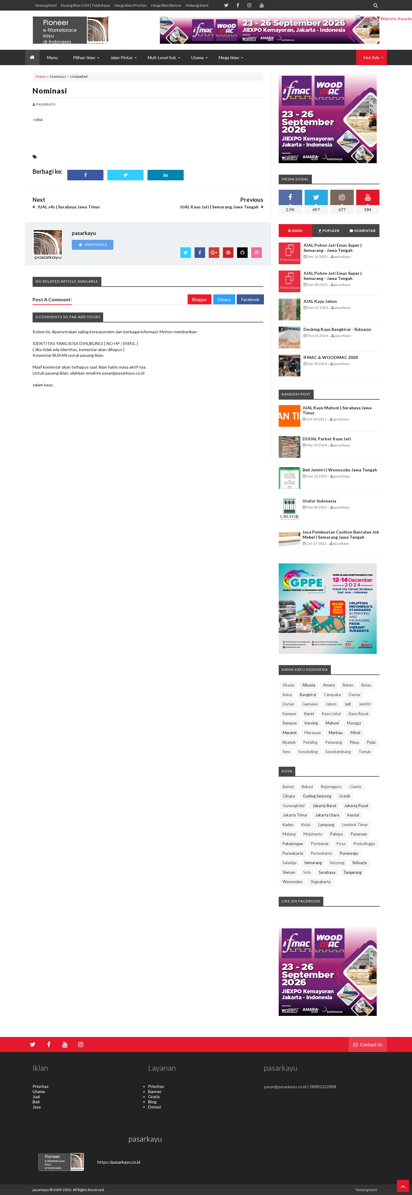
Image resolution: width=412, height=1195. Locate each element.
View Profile (95, 244)
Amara (329, 685)
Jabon (331, 704)
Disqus (224, 299)
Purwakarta (293, 853)
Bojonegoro (331, 786)
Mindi (355, 732)
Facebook (250, 299)
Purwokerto (321, 853)
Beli (36, 1101)
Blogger (199, 299)
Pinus (354, 742)
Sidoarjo (359, 862)
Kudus (288, 824)
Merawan (312, 732)
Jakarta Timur (295, 815)
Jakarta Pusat (356, 805)
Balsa (287, 694)
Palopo (336, 834)
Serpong (337, 862)
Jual (36, 1096)
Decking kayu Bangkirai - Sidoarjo (337, 329)
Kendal (353, 815)
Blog (152, 1101)
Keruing (311, 723)
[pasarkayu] (78, 30)
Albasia (308, 685)
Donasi (154, 1106)
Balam (348, 685)
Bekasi (307, 786)
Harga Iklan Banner (166, 5)
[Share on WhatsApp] (206, 175)
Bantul (288, 786)
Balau (366, 685)
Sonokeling (308, 751)
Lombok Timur (355, 824)
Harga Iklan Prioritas (131, 5)
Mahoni (332, 723)
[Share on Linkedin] (165, 175)
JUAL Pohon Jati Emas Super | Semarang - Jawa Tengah (332, 247)
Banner (155, 1091)
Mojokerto (312, 834)
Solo (307, 872)
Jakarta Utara (327, 815)
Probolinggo (364, 843)
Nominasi (50, 90)
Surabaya (327, 872)
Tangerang (352, 872)
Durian (288, 704)
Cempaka (332, 694)
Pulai (371, 742)
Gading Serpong (317, 796)
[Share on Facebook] (85, 175)
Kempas (290, 723)
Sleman (289, 872)
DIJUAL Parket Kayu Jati (327, 438)
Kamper (289, 713)
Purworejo (349, 853)
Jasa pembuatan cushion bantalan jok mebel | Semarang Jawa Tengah (341, 534)
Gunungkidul (294, 805)
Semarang (313, 862)
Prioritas (41, 1086)
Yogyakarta (320, 881)
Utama (39, 1091)
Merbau (336, 732)
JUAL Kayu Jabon (320, 301)
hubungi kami (197, 5)
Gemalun (310, 704)
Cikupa (289, 796)
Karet (309, 713)
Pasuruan (359, 834)
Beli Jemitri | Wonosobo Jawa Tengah (340, 469)
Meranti (289, 732)
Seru (286, 751)
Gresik (344, 796)
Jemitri (365, 704)
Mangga (354, 723)
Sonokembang (338, 751)
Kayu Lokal (331, 713)
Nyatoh (289, 742)
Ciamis (355, 786)
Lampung (326, 824)
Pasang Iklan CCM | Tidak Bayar (85, 5)
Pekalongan (293, 843)
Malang (289, 834)
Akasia (288, 685)
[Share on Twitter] (125, 175)
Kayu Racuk (359, 713)
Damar (355, 694)
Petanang (333, 742)
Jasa (37, 1106)
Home (41, 76)
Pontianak (320, 843)
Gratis (154, 1096)
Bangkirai (308, 694)
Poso (341, 843)
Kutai (305, 824)
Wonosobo (293, 881)
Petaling (310, 742)
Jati (347, 704)
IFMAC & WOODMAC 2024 (330, 357)
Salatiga (289, 862)
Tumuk (365, 751)
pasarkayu (41, 1189)
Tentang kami (46, 5)
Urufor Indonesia (319, 500)
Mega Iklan (229, 57)
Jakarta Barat (324, 805)
